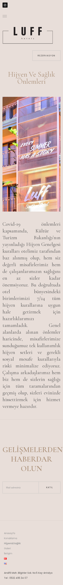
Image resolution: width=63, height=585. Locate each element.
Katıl (49, 487)
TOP (49, 571)
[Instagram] (5, 5)
